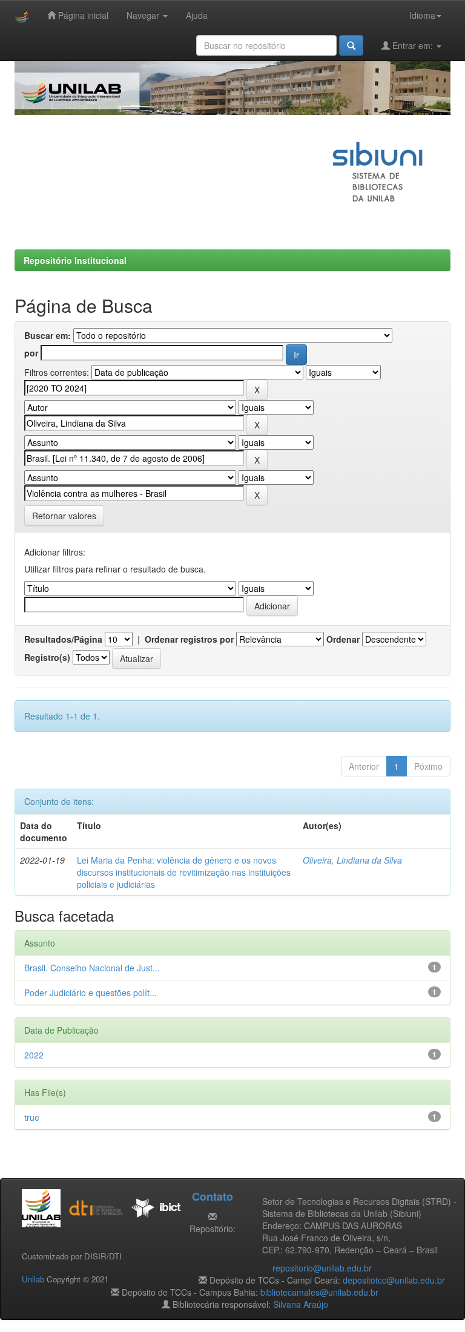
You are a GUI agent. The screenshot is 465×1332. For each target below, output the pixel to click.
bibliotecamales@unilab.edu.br (319, 1292)
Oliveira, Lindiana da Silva (352, 860)
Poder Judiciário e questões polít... (90, 992)
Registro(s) (47, 657)
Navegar (144, 15)
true (31, 1117)
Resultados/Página (63, 639)
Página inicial (82, 15)
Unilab (33, 1279)
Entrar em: (412, 45)
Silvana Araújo (300, 1304)
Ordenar (343, 639)
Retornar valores (64, 516)
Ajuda (197, 15)
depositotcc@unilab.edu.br (394, 1280)
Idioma (422, 15)
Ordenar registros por (189, 639)
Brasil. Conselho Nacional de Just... (92, 968)
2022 (34, 1055)
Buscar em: (47, 335)
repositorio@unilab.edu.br (322, 1268)
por (31, 353)
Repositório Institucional (75, 260)
